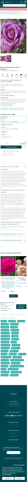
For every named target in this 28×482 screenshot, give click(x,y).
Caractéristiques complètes (6, 105)
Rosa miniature (16, 345)
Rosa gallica (15, 336)
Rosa (10, 12)
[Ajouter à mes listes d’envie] (24, 147)
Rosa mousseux (16, 348)
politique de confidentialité (9, 458)
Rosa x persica (14, 375)
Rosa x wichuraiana (16, 372)
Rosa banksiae (14, 324)
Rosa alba (3, 321)
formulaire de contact (14, 404)
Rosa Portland (4, 360)
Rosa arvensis (4, 324)
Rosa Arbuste (21, 321)
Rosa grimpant (5, 342)
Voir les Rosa (4, 109)
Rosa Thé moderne (15, 12)
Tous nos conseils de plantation (7, 95)
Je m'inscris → (13, 455)
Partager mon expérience (21, 306)
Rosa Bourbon (4, 327)
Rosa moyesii (4, 351)
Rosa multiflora (14, 351)
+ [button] (7, 143)
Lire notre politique (6, 474)
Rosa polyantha (17, 357)
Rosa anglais (12, 321)
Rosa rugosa (4, 366)
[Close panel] (25, 463)
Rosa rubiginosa (16, 363)
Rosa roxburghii (5, 363)
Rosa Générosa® (5, 339)
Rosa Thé (3, 369)
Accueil (2, 12)
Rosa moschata (5, 348)
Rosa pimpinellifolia (6, 357)
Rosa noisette (12, 354)
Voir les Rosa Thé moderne (16, 109)
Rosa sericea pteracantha (16, 366)
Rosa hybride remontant (17, 360)
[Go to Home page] (7, 2)
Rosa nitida (4, 354)
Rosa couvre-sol (5, 333)
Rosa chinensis (14, 330)
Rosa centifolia (5, 330)
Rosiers (6, 12)
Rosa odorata (22, 354)
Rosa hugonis (4, 375)
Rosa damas (15, 333)
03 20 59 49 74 (17, 403)
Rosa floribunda (5, 336)
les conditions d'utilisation (18, 458)
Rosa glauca (15, 339)
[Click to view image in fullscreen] (13, 36)
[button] (18, 2)
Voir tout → (13, 296)
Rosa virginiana (5, 372)
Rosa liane (13, 342)
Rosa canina (14, 327)
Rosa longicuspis (5, 345)
